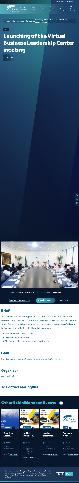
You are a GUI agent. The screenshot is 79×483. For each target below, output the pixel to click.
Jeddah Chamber (23, 9)
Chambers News (18, 21)
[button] (67, 265)
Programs (62, 300)
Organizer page (44, 300)
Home (8, 21)
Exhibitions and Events (32, 21)
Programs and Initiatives (43, 9)
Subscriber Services (33, 9)
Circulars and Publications (62, 9)
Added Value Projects (73, 9)
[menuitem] (62, 2)
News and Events (52, 9)
